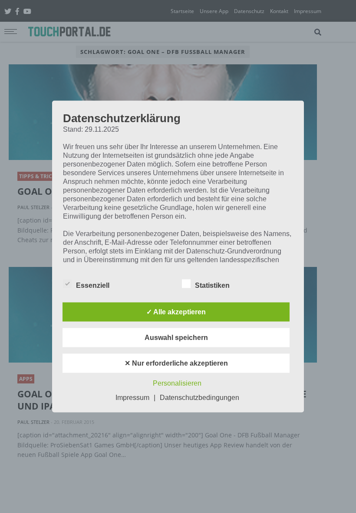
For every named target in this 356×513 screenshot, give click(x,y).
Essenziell (92, 285)
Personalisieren (177, 383)
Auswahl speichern (176, 337)
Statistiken (212, 285)
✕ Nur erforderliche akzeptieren (176, 363)
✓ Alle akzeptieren (176, 312)
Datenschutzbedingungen (199, 397)
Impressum (132, 397)
